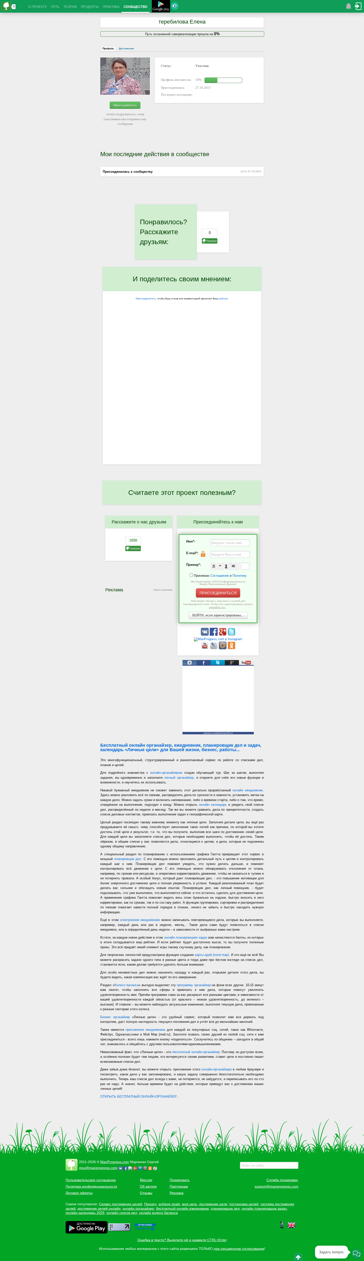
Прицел (150, 1204)
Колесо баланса (126, 985)
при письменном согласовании (239, 1249)
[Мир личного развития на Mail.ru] (223, 648)
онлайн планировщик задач (264, 1208)
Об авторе (148, 1186)
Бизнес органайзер (115, 1017)
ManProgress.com (114, 1162)
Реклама (176, 1193)
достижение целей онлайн (99, 1208)
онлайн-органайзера (217, 1069)
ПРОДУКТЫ (90, 7)
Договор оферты (79, 1193)
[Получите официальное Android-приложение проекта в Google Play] (161, 7)
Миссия (146, 1180)
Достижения (126, 48)
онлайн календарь (213, 804)
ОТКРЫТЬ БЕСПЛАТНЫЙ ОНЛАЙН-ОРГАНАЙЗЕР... (139, 1096)
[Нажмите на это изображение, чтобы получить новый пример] (225, 566)
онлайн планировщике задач (185, 937)
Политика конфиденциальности (91, 1186)
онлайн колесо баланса (158, 1213)
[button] (357, 1254)
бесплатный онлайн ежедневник (182, 1208)
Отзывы (146, 1193)
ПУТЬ (55, 7)
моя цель (189, 1204)
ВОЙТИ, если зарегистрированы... (218, 615)
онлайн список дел (121, 1213)
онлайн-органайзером (166, 772)
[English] (291, 1228)
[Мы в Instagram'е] (218, 639)
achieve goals (169, 1204)
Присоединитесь (125, 105)
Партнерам (179, 1186)
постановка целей (244, 1204)
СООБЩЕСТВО (135, 7)
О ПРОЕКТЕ (37, 7)
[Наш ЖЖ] (214, 648)
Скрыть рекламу (162, 589)
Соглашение (219, 575)
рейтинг (223, 298)
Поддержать (179, 1180)
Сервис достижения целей (120, 1204)
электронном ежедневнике (140, 920)
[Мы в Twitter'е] (231, 634)
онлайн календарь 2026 (85, 1213)
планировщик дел (127, 859)
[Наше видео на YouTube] (205, 648)
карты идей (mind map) (212, 955)
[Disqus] (182, 400)
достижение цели (213, 1204)
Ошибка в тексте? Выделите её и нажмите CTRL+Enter (182, 1240)
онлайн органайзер (138, 1208)
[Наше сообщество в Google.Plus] (223, 634)
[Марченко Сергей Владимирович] (155, 1168)
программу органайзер (194, 985)
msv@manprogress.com (98, 1168)
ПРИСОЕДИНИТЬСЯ (218, 593)
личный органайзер (179, 777)
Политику (240, 575)
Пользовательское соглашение (91, 1180)
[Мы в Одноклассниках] (231, 648)
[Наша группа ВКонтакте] (205, 634)
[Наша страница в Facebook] (214, 634)
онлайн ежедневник (248, 790)
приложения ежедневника (145, 1030)
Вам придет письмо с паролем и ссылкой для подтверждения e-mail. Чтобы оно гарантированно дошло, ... (218, 604)
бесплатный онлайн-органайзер (196, 1052)
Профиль (108, 48)
